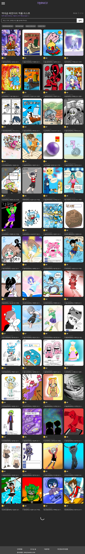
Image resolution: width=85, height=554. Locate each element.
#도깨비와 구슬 (41, 26)
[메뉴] (3, 3)
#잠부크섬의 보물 (19, 26)
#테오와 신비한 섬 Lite (30, 26)
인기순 (81, 13)
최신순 (75, 13)
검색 (80, 20)
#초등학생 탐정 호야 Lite (7, 26)
